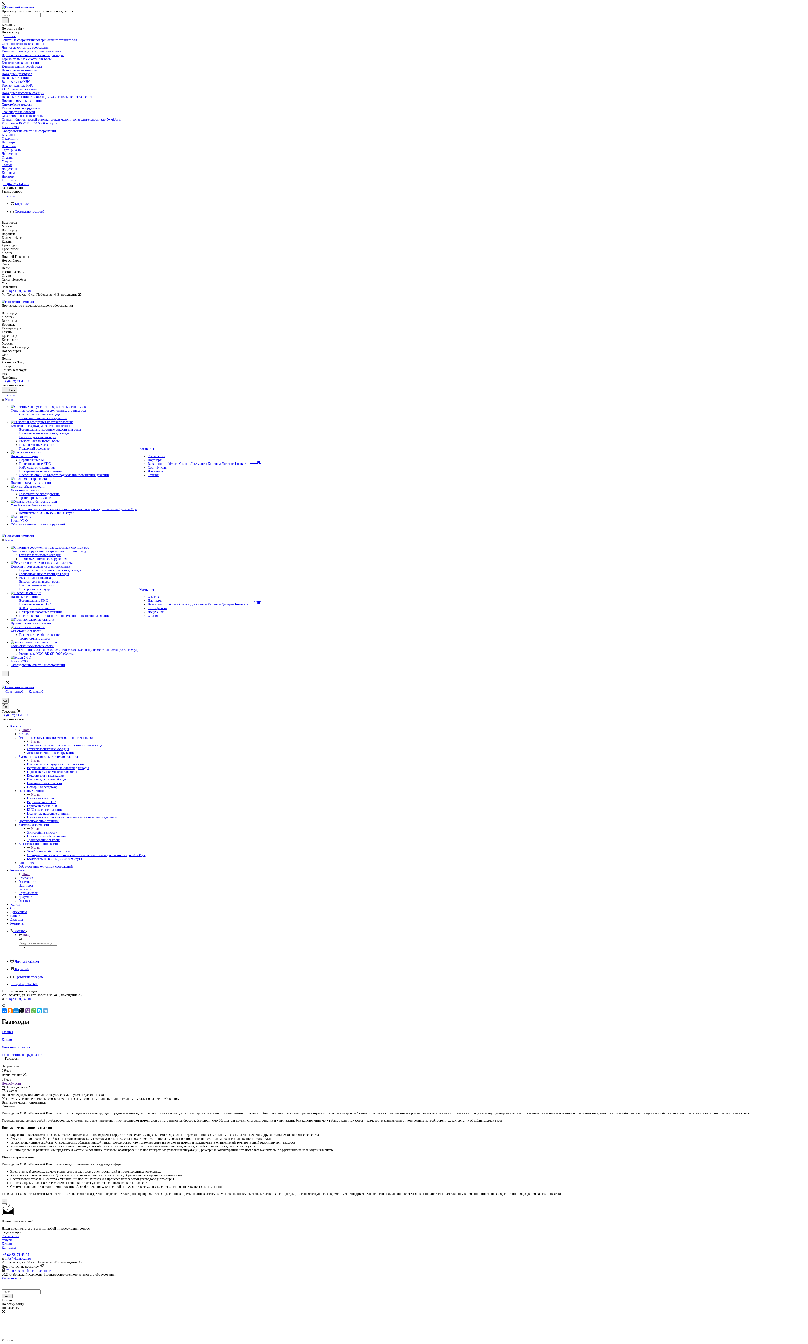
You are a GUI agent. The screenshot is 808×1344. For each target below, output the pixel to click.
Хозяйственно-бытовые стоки (48, 851)
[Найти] (5, 20)
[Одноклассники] (10, 1010)
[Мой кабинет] (3, 679)
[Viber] (27, 1010)
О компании (10, 1236)
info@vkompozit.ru (18, 291)
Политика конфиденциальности (29, 1270)
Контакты (9, 1247)
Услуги (7, 1240)
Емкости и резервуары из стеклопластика (56, 764)
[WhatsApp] (33, 1010)
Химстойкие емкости (42, 832)
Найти (7, 1296)
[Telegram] (45, 1010)
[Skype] (39, 1010)
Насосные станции (40, 798)
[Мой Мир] (16, 1010)
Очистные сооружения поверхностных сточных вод (64, 745)
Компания (26, 878)
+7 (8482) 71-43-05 (16, 184)
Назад (27, 730)
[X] (21, 1010)
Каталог (24, 734)
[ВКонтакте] (4, 1010)
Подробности (11, 1083)
